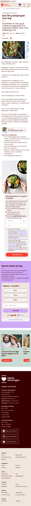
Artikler (3, 465)
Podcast (18, 465)
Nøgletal (3, 459)
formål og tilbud (22, 232)
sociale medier (12, 243)
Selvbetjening (19, 492)
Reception (4, 484)
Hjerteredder (19, 455)
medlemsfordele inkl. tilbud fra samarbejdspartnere (17, 234)
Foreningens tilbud (20, 495)
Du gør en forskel (5, 495)
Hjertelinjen (4, 486)
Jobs (17, 474)
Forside (3, 8)
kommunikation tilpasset (14, 230)
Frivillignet (18, 501)
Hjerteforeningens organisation (16, 239)
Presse (17, 484)
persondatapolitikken (13, 247)
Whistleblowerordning (6, 476)
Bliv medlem (4, 492)
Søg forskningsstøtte (21, 457)
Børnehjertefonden (6, 457)
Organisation (4, 474)
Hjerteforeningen (5, 1)
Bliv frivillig (3, 501)
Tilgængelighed (19, 476)
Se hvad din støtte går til (15, 320)
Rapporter (18, 467)
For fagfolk (13, 1)
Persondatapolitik (5, 478)
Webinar (3, 467)
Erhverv (3, 455)
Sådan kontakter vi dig (21, 486)
